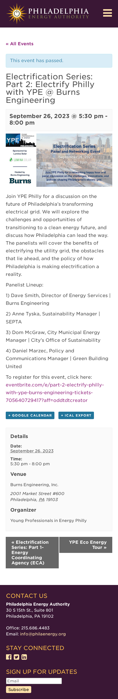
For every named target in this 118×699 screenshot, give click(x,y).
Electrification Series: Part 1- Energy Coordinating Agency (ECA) (30, 553)
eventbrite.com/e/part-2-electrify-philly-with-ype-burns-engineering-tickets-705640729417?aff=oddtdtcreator (55, 392)
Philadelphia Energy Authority (47, 14)
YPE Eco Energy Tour (88, 545)
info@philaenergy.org (43, 634)
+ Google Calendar (30, 415)
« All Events (20, 43)
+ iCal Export (76, 415)
